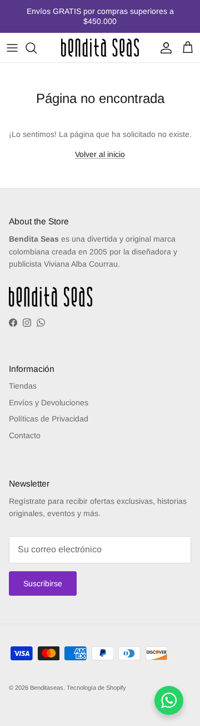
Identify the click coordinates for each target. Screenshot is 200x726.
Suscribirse (42, 583)
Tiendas (23, 385)
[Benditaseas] (100, 47)
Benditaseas (46, 687)
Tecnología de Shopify (96, 687)
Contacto (25, 435)
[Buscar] (36, 48)
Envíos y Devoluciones (48, 402)
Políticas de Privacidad (48, 418)
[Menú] (12, 48)
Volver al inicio (100, 154)
